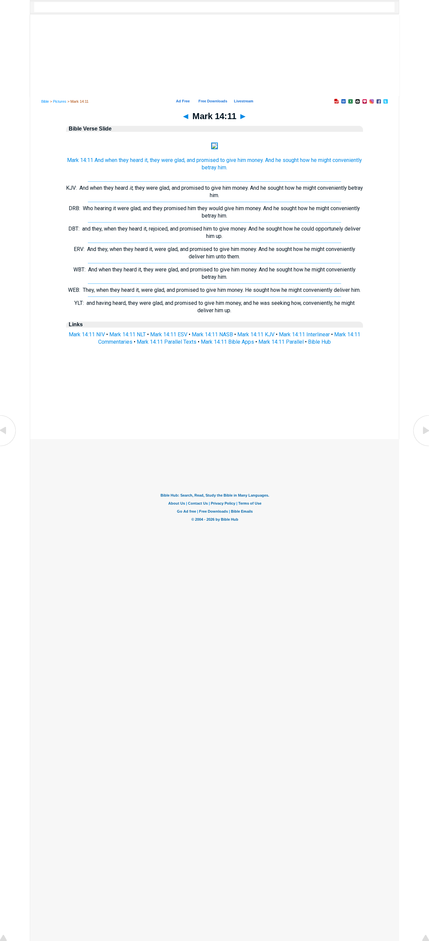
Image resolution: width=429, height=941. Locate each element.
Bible (45, 101)
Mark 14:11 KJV (255, 334)
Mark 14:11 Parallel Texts (166, 342)
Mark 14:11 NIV (87, 334)
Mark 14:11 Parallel (281, 342)
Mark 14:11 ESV (168, 334)
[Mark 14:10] (8, 445)
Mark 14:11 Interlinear (304, 334)
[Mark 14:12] (420, 445)
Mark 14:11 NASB (212, 334)
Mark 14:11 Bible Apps (227, 342)
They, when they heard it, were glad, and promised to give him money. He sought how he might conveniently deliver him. (214, 290)
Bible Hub (319, 342)
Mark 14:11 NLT (127, 334)
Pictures (59, 101)
